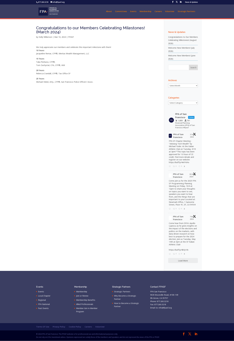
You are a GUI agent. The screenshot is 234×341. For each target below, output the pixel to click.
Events (133, 11)
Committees (121, 11)
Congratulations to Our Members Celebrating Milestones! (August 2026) (183, 40)
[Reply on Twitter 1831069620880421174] (170, 166)
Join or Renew (82, 295)
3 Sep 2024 (192, 135)
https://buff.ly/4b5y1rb (178, 249)
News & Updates (191, 2)
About (109, 11)
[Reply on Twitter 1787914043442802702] (170, 254)
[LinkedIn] (181, 2)
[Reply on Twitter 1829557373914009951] (170, 209)
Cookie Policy (75, 326)
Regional (42, 300)
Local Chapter (44, 295)
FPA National (44, 304)
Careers (158, 11)
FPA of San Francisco (178, 135)
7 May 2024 (192, 218)
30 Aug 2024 (192, 175)
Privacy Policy (59, 326)
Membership (145, 11)
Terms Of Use (42, 326)
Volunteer (169, 11)
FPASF (71, 37)
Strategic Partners (186, 11)
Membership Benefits (85, 300)
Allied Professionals (84, 304)
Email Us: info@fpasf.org (161, 307)
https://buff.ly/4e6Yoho (179, 162)
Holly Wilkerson (45, 37)
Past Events (43, 308)
